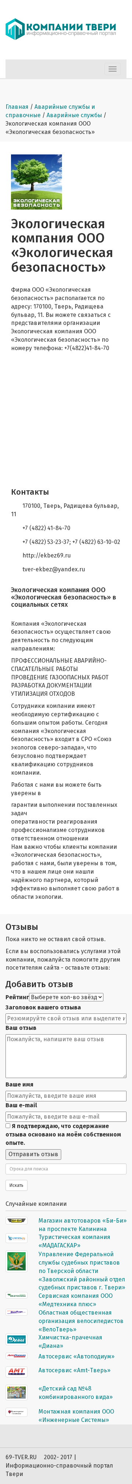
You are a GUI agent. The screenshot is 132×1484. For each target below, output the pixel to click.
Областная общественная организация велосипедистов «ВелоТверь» (81, 1321)
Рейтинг (17, 997)
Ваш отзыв (21, 1027)
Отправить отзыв (33, 1154)
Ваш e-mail (21, 1105)
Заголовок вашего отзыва (43, 1007)
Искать (16, 1185)
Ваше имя (19, 1084)
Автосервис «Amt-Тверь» (74, 1370)
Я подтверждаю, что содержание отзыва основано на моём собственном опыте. (63, 1134)
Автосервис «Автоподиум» (76, 1356)
